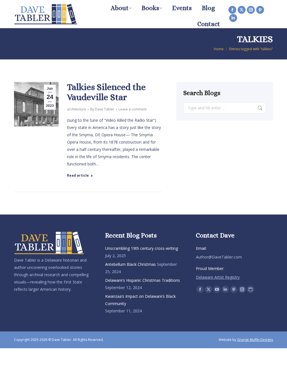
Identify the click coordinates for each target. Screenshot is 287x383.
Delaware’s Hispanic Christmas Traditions (142, 280)
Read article (78, 175)
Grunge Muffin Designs (255, 339)
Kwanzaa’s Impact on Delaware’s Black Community (140, 300)
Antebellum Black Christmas (130, 264)
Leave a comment (133, 109)
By (102, 109)
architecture (76, 109)
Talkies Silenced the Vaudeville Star (106, 92)
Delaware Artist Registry (218, 277)
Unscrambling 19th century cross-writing (141, 248)
